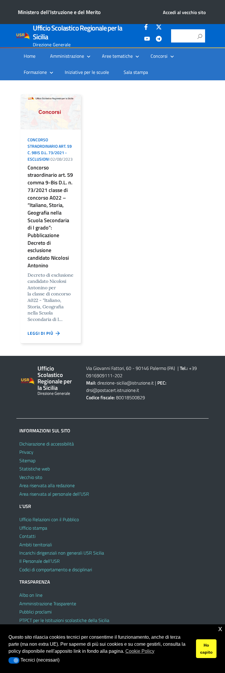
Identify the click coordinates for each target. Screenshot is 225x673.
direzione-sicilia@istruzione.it (125, 382)
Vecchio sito (30, 477)
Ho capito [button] (206, 649)
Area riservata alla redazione (47, 485)
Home (29, 56)
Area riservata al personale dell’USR (54, 493)
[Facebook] (147, 28)
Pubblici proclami (35, 611)
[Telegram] (159, 39)
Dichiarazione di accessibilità (46, 443)
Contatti (27, 536)
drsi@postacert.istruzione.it (112, 390)
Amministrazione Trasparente (47, 603)
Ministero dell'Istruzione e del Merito (59, 12)
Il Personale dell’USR (39, 561)
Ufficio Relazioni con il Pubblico (49, 519)
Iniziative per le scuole (87, 72)
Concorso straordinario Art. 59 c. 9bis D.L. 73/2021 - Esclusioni (50, 149)
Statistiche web (34, 468)
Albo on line (30, 595)
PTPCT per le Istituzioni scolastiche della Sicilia (64, 620)
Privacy (26, 452)
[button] (13, 660)
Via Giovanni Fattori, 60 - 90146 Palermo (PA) (130, 368)
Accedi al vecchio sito (184, 12)
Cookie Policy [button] (139, 651)
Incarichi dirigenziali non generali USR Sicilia (61, 552)
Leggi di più (42, 333)
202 (118, 375)
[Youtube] (147, 39)
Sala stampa (136, 72)
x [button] (220, 628)
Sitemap (27, 460)
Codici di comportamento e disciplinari (55, 569)
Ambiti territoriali (35, 544)
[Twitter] (159, 28)
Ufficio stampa (33, 527)
